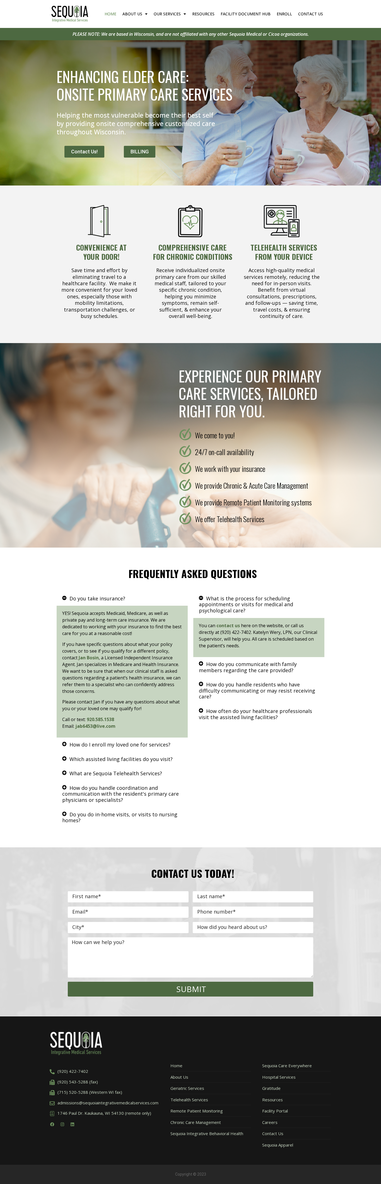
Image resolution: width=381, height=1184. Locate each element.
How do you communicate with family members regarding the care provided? (248, 667)
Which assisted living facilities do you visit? (121, 759)
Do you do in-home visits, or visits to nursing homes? (119, 817)
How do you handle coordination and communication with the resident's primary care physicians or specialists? (120, 793)
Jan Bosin (89, 658)
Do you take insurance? (97, 598)
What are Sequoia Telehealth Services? (115, 773)
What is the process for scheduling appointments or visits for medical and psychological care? (246, 604)
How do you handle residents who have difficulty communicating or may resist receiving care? (257, 690)
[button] (122, 598)
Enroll (284, 13)
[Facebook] (52, 1124)
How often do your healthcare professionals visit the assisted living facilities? (255, 714)
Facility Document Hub (246, 13)
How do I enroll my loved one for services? (119, 744)
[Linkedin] (72, 1124)
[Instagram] (62, 1124)
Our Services (167, 13)
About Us (132, 13)
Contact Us (310, 13)
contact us (228, 625)
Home (110, 13)
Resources (203, 13)
